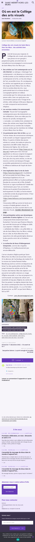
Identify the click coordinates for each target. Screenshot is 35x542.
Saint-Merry (21, 335)
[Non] (33, 537)
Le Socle (6, 335)
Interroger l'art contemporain (14, 327)
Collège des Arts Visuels (25, 333)
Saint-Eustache (13, 335)
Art (3, 8)
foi (2, 335)
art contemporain (13, 333)
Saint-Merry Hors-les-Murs (13, 330)
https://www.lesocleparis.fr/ (13, 173)
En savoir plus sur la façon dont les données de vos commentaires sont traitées (16, 419)
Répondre (9, 374)
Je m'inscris (15, 528)
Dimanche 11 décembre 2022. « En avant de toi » (16, 345)
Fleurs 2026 (11, 450)
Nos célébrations (13, 433)
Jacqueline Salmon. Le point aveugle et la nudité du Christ (17, 351)
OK (18, 539)
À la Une (4, 433)
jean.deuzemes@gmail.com (23, 295)
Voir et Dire (20, 337)
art (6, 333)
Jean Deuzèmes (6, 18)
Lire (4, 446)
